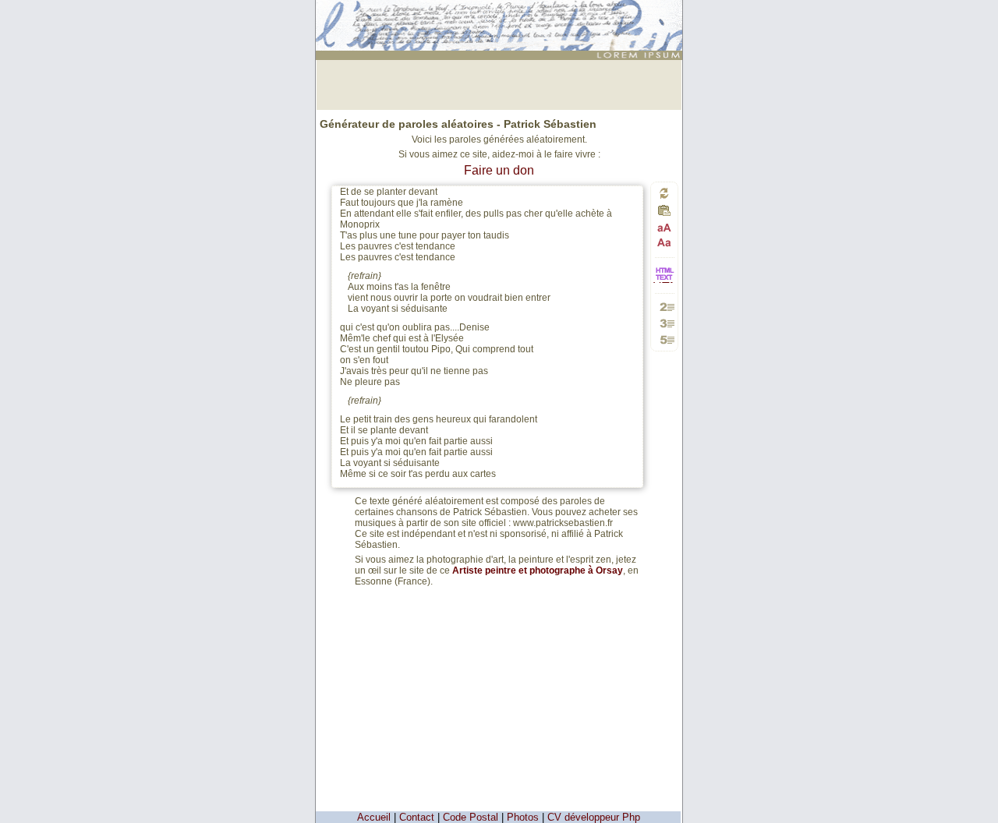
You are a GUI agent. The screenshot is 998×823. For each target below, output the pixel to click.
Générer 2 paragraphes (664, 307)
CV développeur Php (593, 817)
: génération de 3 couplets (501, 13)
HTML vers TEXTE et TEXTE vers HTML (664, 282)
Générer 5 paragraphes (664, 339)
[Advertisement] (499, 83)
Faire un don (499, 170)
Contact (416, 817)
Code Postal (470, 817)
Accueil (374, 817)
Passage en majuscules (664, 228)
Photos (523, 817)
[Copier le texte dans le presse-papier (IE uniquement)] (664, 214)
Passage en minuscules (664, 242)
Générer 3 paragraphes (664, 323)
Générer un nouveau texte (664, 193)
